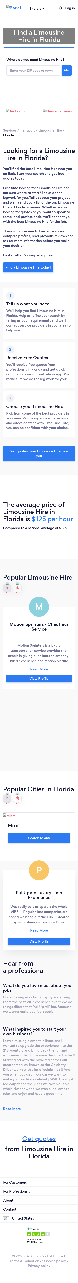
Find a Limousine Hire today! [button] (28, 267)
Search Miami (39, 838)
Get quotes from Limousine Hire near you (39, 453)
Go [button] (66, 70)
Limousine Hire (50, 130)
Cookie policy (55, 1261)
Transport (27, 130)
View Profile (39, 678)
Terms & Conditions (25, 1261)
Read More (12, 1108)
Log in (70, 8)
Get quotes (39, 1138)
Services (10, 130)
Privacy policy (39, 1265)
